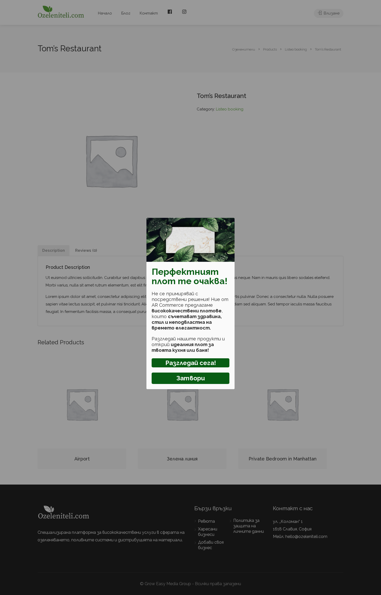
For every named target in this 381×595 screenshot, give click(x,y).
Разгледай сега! (190, 363)
